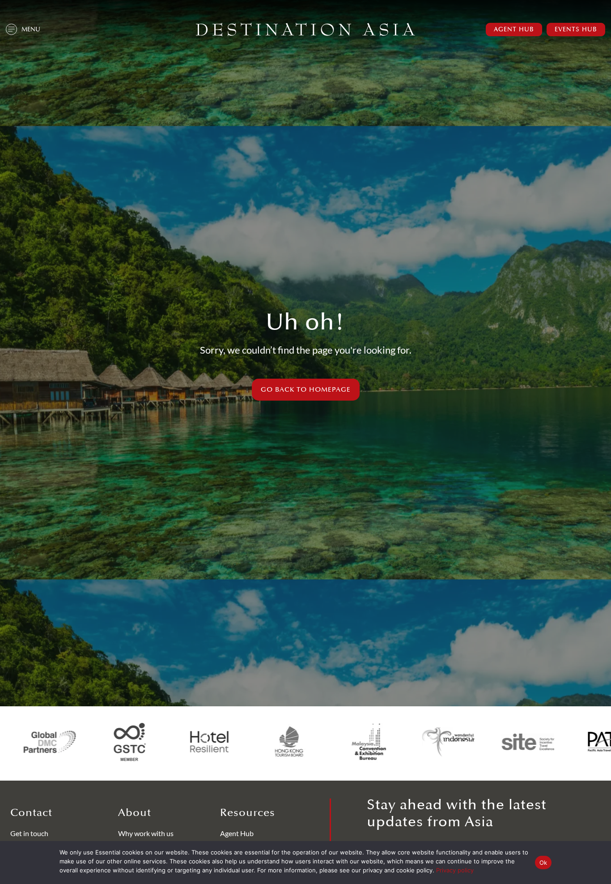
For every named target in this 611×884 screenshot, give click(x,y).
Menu (30, 29)
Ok (543, 862)
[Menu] (11, 29)
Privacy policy (455, 870)
